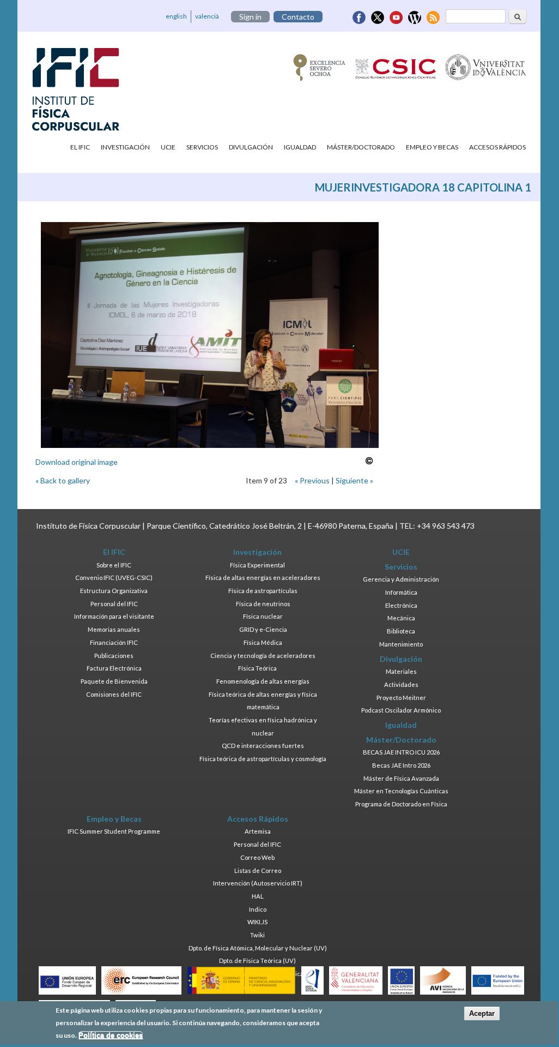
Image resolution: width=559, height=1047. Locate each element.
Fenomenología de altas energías (262, 681)
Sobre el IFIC (113, 565)
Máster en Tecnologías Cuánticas (401, 790)
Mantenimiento (401, 644)
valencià (207, 16)
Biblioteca (401, 631)
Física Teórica (257, 668)
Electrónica (401, 605)
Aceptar (482, 1013)
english (176, 16)
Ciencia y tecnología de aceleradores (262, 655)
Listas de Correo (257, 870)
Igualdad (300, 147)
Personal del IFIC (114, 603)
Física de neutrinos (263, 603)
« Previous (312, 480)
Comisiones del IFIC (114, 694)
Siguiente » (354, 480)
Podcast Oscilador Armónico (401, 710)
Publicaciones (113, 655)
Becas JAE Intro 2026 (401, 765)
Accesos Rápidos (497, 147)
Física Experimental (257, 565)
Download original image (76, 461)
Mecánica (401, 617)
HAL (258, 896)
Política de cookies (110, 1035)
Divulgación (251, 147)
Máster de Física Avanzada (401, 778)
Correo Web (257, 857)
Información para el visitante (114, 616)
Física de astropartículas (262, 590)
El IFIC (80, 147)
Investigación (125, 147)
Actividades (401, 684)
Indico (257, 909)
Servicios (202, 147)
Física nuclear (263, 616)
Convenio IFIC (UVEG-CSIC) (114, 577)
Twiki (257, 934)
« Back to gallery (62, 480)
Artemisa (258, 831)
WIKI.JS (257, 921)
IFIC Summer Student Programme (114, 831)
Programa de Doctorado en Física (401, 803)
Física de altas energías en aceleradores (262, 577)
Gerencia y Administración (401, 579)
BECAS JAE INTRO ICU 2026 (401, 752)
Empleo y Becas (432, 147)
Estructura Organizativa (114, 590)
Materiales (401, 671)
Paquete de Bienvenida (114, 681)
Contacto (298, 16)
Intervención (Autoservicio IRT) (257, 883)
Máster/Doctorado (361, 147)
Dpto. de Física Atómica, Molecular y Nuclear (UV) (258, 948)
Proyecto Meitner (401, 697)
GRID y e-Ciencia (263, 629)
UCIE (168, 147)
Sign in (250, 16)
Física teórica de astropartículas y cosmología (262, 758)
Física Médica (263, 642)
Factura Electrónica (114, 668)
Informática (401, 592)
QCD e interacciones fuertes (263, 745)
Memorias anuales (114, 629)
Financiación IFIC (114, 642)
